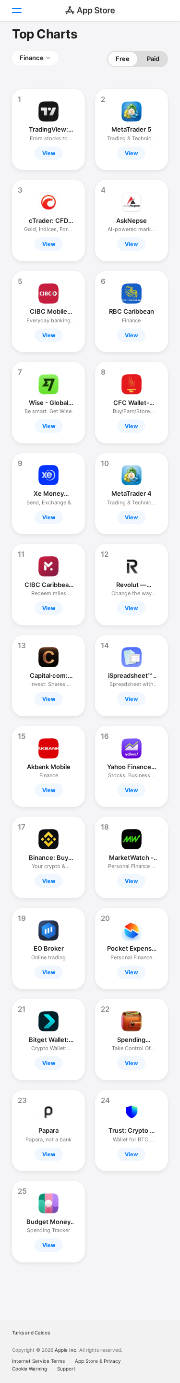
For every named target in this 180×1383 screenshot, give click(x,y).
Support (66, 1368)
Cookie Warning (29, 1368)
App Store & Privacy (98, 1361)
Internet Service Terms (38, 1361)
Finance (32, 57)
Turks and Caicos (31, 1332)
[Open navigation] (16, 10)
